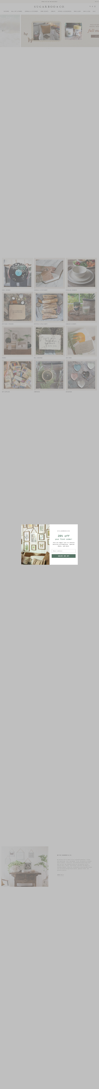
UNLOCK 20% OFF (63, 556)
